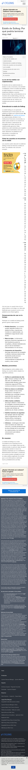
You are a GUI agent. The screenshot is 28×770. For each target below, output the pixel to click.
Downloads (3, 689)
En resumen (6, 75)
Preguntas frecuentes (15, 686)
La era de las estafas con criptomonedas (10, 60)
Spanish (15, 38)
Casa (2, 670)
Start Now (6, 162)
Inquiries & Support (11, 689)
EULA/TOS (3, 560)
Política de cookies (16, 709)
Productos (4, 675)
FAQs (12, 538)
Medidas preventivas (9, 73)
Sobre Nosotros (4, 696)
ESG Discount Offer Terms (7, 727)
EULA (8, 23)
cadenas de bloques (19, 115)
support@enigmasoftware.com (20, 606)
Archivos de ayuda (5, 686)
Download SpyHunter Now (10, 19)
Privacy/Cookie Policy (15, 23)
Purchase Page (15, 661)
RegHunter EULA (5, 717)
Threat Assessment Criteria (15, 650)
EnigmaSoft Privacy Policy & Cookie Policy (10, 720)
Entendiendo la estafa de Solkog (12, 63)
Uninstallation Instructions (19, 663)
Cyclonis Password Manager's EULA (9, 704)
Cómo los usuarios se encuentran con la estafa (12, 66)
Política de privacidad (6, 709)
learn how (14, 561)
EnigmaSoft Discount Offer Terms (8, 725)
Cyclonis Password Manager (7, 679)
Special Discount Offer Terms (7, 712)
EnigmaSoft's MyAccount (19, 607)
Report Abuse (18, 696)
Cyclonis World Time (19, 679)
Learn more (10, 16)
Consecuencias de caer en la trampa (11, 70)
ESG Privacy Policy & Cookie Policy (9, 722)
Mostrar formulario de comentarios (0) (14, 491)
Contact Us (11, 696)
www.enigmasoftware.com (11, 593)
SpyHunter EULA (19, 715)
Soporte (3, 683)
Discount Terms (20, 560)
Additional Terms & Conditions (8, 715)
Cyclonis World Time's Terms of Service (10, 707)
